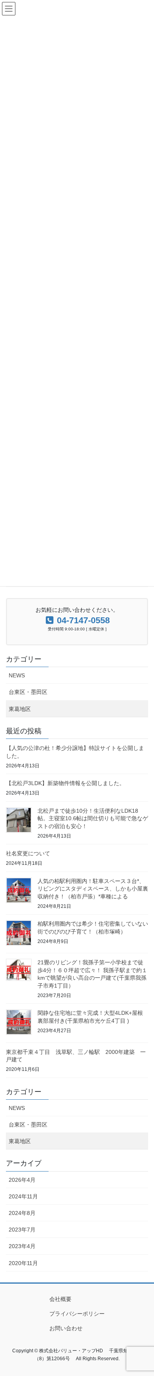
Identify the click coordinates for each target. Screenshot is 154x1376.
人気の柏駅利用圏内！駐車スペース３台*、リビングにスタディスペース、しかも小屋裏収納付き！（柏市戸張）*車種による (93, 889)
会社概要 (60, 1299)
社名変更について (28, 853)
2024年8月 (22, 1213)
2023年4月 (22, 1246)
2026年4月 (22, 1180)
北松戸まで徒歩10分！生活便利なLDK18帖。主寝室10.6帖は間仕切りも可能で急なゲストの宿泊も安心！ (93, 818)
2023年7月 (22, 1229)
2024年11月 (23, 1196)
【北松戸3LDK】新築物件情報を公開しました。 (65, 783)
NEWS (17, 675)
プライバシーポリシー (77, 1313)
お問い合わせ (66, 1328)
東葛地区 (20, 709)
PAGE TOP (142, 1327)
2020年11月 (23, 1263)
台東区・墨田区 (28, 692)
